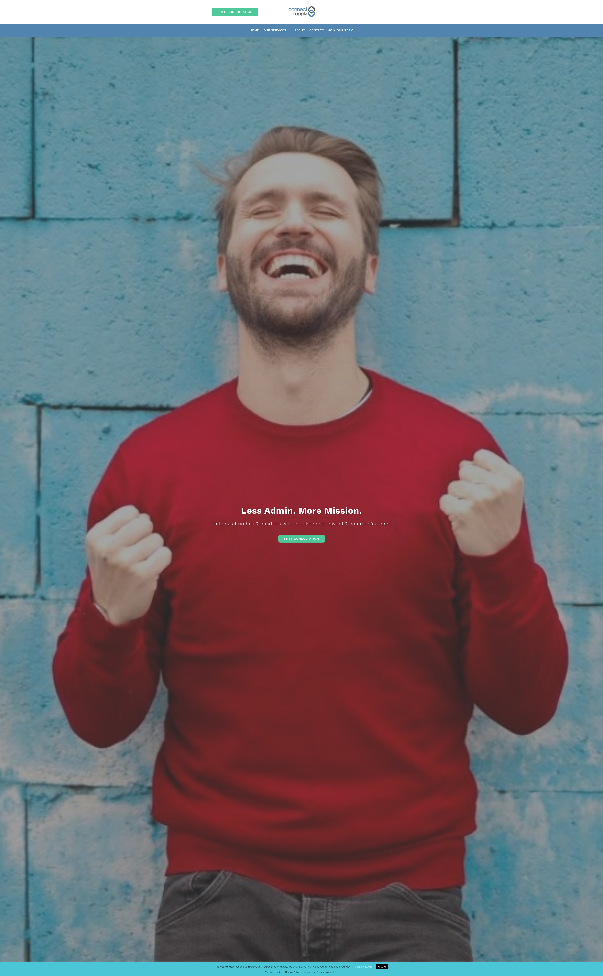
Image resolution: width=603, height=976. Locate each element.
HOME (254, 30)
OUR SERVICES (274, 30)
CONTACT (316, 30)
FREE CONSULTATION (235, 12)
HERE (303, 972)
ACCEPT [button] (382, 967)
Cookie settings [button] (363, 966)
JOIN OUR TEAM (340, 30)
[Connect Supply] (301, 11)
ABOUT (299, 30)
